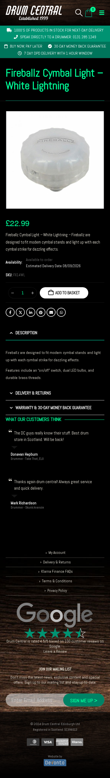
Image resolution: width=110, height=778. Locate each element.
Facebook (10, 312)
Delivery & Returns (57, 562)
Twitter (20, 312)
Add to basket (67, 292)
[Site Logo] (34, 13)
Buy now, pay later (26, 46)
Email (51, 312)
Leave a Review (55, 651)
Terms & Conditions (57, 581)
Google (54, 646)
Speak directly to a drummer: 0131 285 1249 (58, 36)
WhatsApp (61, 312)
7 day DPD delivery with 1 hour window (58, 53)
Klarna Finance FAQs (57, 571)
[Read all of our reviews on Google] (55, 615)
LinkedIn (30, 312)
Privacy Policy (57, 590)
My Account (57, 552)
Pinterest (40, 312)
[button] (79, 12)
